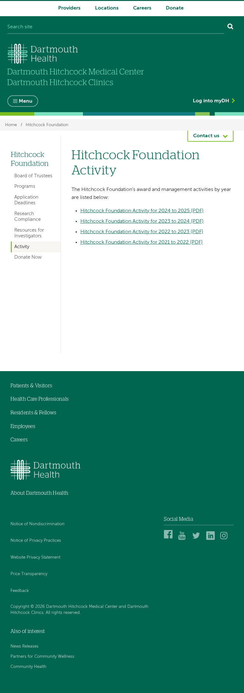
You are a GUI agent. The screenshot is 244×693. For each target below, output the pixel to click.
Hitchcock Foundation (47, 125)
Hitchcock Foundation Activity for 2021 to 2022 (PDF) (141, 242)
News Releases (24, 646)
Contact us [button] (206, 136)
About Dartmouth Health (39, 493)
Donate (175, 8)
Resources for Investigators (29, 233)
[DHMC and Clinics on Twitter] (197, 538)
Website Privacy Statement (35, 557)
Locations (107, 8)
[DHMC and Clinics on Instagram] (225, 538)
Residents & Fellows (33, 412)
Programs (24, 186)
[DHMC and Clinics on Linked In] (211, 538)
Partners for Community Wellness (42, 657)
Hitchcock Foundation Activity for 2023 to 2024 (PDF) (142, 221)
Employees (22, 426)
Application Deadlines (26, 200)
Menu (25, 101)
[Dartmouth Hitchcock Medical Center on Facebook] (169, 538)
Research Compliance (27, 216)
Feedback (19, 591)
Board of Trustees (33, 175)
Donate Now (28, 257)
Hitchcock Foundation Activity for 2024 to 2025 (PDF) (142, 211)
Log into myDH (211, 101)
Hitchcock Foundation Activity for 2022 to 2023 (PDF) (141, 231)
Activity (21, 246)
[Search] (230, 27)
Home (11, 125)
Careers (142, 8)
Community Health (28, 667)
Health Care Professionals (39, 399)
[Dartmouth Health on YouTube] (183, 538)
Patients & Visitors (31, 385)
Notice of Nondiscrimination (37, 524)
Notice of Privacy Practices (35, 541)
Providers (69, 8)
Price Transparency (28, 574)
